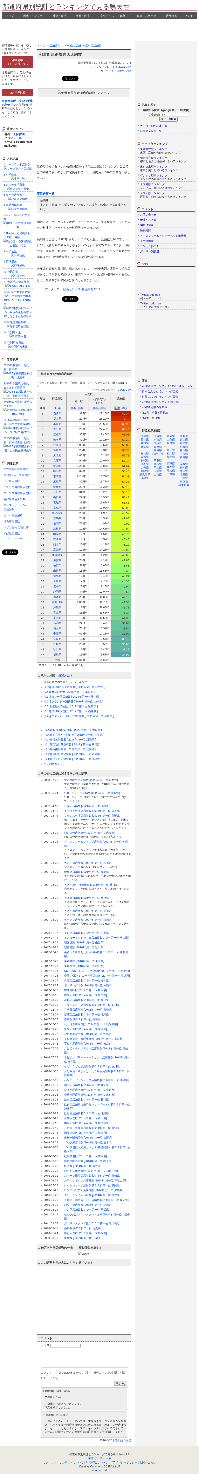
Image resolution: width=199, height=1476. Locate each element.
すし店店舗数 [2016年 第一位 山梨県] (87, 932)
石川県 (171, 453)
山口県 (158, 474)
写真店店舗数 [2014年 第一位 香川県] (87, 1000)
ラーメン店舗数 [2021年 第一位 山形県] (96, 924)
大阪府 (158, 443)
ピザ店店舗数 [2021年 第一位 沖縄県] (87, 806)
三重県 (171, 474)
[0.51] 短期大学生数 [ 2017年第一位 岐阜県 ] (71, 706)
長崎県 (145, 460)
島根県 (158, 464)
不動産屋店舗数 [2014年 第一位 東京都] (88, 1043)
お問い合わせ (148, 1462)
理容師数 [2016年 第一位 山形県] (84, 942)
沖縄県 (145, 478)
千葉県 (184, 478)
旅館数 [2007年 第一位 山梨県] (82, 1238)
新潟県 (171, 436)
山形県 (184, 453)
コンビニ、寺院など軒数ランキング (162, 185)
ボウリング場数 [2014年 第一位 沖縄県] (88, 985)
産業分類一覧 (45, 193)
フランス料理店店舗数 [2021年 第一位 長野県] (96, 822)
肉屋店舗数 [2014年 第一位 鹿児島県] (87, 1123)
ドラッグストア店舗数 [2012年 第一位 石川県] (92, 1005)
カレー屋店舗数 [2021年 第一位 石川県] (90, 865)
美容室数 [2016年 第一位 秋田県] (84, 966)
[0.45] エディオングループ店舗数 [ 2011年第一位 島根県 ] (79, 716)
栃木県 (184, 467)
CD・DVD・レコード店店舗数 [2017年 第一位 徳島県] (97, 971)
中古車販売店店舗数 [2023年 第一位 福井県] (96, 784)
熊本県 (145, 464)
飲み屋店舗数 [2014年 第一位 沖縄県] (87, 1113)
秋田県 (184, 450)
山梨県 (171, 439)
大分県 (145, 467)
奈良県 (158, 450)
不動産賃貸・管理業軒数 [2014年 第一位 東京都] (93, 1039)
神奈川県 (183, 485)
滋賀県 (158, 436)
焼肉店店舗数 (93, 45)
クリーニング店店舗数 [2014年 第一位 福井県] (92, 1195)
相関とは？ (65, 675)
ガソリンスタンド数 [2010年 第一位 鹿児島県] (92, 1223)
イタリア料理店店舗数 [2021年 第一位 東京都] (92, 811)
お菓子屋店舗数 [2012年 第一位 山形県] (88, 1205)
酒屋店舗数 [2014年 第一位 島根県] (85, 1132)
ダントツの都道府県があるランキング (163, 177)
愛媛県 (145, 443)
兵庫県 (158, 447)
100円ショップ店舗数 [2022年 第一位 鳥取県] (96, 797)
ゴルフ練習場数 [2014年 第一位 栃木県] (88, 1142)
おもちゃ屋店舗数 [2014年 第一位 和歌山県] (91, 1171)
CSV (128, 67)
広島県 (158, 471)
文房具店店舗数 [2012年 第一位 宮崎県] (88, 1009)
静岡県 (171, 467)
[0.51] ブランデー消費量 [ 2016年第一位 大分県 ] (73, 701)
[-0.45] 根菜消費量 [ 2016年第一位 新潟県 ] (70, 739)
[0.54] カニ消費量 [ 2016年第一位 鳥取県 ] (69, 692)
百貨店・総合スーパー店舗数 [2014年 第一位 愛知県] (96, 1200)
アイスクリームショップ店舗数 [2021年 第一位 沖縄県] (97, 850)
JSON (121, 67)
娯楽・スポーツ (146, 15)
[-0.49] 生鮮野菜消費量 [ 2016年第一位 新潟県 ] (72, 754)
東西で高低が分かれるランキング (160, 150)
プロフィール (13, 138)
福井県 (171, 457)
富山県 (171, 450)
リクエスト (50, 1462)
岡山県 (158, 467)
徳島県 (145, 436)
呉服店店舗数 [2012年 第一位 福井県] (87, 980)
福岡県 (145, 453)
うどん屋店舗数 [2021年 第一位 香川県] (90, 913)
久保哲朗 (19, 134)
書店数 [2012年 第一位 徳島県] (82, 1019)
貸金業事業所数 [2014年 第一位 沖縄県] (88, 1034)
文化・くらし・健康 (112, 15)
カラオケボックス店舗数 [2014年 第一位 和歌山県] (95, 1180)
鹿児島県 (144, 474)
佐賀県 (145, 457)
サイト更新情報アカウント (156, 305)
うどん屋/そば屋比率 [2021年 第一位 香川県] (96, 889)
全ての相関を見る (54, 764)
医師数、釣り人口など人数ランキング (163, 194)
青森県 (184, 439)
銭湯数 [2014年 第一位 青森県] (82, 1166)
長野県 (171, 443)
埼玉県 (184, 474)
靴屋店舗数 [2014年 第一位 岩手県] (85, 995)
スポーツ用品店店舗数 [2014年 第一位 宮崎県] (92, 1175)
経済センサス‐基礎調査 (78, 289)
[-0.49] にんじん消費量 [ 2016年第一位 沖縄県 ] (72, 759)
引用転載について (97, 1462)
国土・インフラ (32, 15)
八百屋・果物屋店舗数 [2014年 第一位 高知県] (92, 1128)
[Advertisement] (99, 29)
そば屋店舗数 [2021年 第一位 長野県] (96, 902)
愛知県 (171, 470)
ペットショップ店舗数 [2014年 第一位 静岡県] (92, 1185)
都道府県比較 (17, 92)
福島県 (184, 457)
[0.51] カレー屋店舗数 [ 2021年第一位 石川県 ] (72, 696)
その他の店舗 (73, 45)
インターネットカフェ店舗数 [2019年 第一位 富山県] (96, 937)
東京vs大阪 (9, 101)
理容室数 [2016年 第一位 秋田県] (84, 947)
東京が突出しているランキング (159, 168)
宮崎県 (145, 471)
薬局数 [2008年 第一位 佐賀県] (82, 1228)
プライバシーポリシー (123, 1462)
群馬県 (184, 471)
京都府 (158, 439)
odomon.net (99, 1470)
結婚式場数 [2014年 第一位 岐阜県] (85, 1156)
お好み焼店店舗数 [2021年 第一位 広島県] (92, 835)
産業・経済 (82, 15)
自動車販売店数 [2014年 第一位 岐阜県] (88, 1161)
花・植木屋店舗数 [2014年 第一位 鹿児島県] (91, 1024)
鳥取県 (158, 460)
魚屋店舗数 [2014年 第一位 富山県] (85, 1118)
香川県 (145, 439)
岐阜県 (171, 463)
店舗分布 (171, 15)
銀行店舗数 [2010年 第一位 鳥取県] (85, 1233)
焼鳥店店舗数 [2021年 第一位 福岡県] (97, 876)
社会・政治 (59, 15)
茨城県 (184, 464)
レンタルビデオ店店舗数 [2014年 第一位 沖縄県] (93, 1190)
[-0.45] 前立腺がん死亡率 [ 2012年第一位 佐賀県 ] (74, 734)
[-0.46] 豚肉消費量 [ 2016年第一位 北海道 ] (70, 749)
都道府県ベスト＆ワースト (17, 62)
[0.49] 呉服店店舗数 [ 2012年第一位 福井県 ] (71, 711)
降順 (74, 408)
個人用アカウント (151, 296)
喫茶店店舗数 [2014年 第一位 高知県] (87, 1085)
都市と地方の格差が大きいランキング (163, 159)
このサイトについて (71, 1462)
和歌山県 (157, 453)
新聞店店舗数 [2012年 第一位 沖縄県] (87, 1014)
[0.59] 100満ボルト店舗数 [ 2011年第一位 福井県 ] (74, 687)
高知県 (145, 447)
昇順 (81, 408)
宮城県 (184, 447)
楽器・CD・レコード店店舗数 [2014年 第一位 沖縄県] (97, 975)
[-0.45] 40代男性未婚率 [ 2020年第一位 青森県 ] (73, 730)
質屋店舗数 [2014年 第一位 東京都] (85, 1029)
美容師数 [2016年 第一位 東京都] (84, 961)
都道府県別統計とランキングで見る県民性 (65, 6)
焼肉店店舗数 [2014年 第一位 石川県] (87, 1099)
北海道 (184, 436)
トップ (10, 15)
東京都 (184, 481)
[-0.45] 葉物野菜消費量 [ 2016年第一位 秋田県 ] (72, 744)
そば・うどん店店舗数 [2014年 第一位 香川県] (92, 1066)
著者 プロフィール (99, 1458)
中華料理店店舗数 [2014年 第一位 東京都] (89, 1094)
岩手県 (184, 443)
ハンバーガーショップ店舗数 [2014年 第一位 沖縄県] (96, 1080)
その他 (189, 15)
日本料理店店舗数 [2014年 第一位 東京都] (89, 1090)
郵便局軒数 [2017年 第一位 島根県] (85, 990)
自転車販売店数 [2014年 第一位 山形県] (88, 1137)
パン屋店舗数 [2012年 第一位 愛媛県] (87, 1209)
